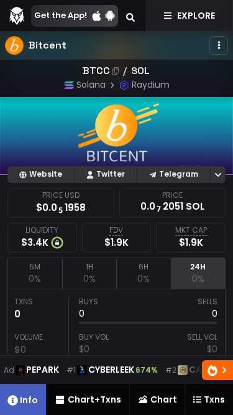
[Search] (130, 15)
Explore (196, 15)
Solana (91, 84)
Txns (214, 399)
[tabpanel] (116, 346)
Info (29, 400)
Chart (163, 399)
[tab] (34, 273)
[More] (218, 45)
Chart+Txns (94, 399)
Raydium (151, 84)
